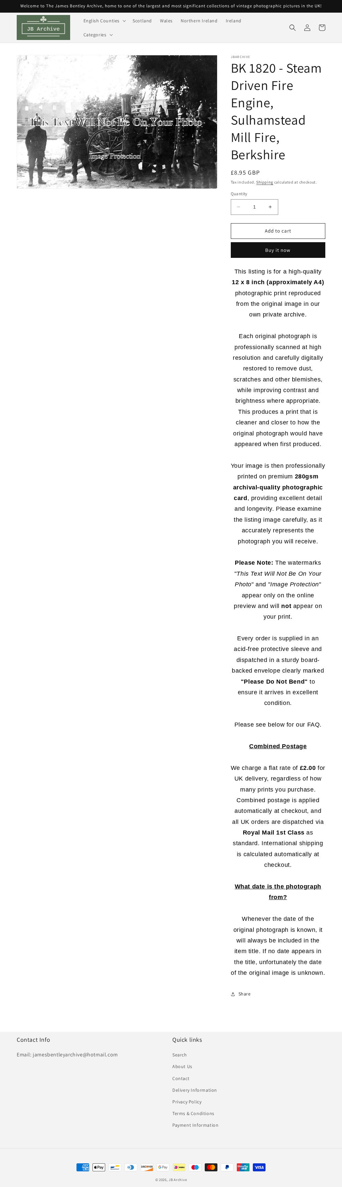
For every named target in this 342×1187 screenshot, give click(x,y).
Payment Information (195, 1125)
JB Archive (178, 1179)
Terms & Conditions (193, 1113)
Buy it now (278, 250)
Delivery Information (194, 1090)
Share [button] (244, 994)
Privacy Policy (186, 1102)
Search (179, 1055)
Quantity (239, 194)
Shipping (264, 182)
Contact (180, 1078)
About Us (182, 1066)
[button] (104, 21)
